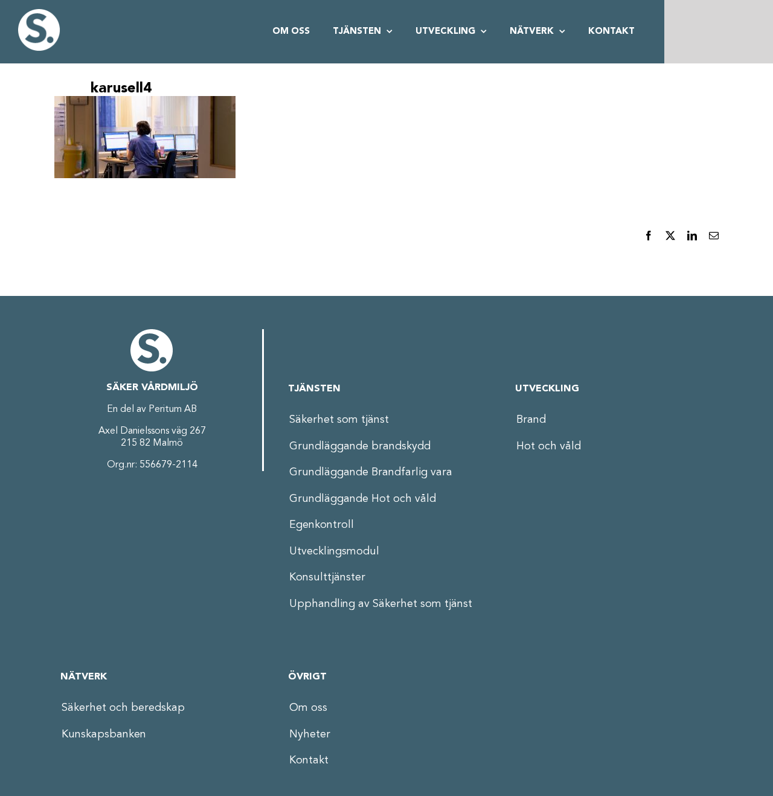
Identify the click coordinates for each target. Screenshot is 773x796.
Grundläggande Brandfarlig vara (370, 472)
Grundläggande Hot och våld (362, 498)
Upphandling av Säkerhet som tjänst (380, 604)
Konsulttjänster (327, 577)
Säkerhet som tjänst (339, 419)
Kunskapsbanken (104, 734)
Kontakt (309, 760)
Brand (531, 419)
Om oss (308, 707)
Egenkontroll (321, 524)
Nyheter (309, 734)
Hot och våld (548, 446)
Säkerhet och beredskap (123, 707)
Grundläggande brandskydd (360, 446)
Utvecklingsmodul (334, 551)
